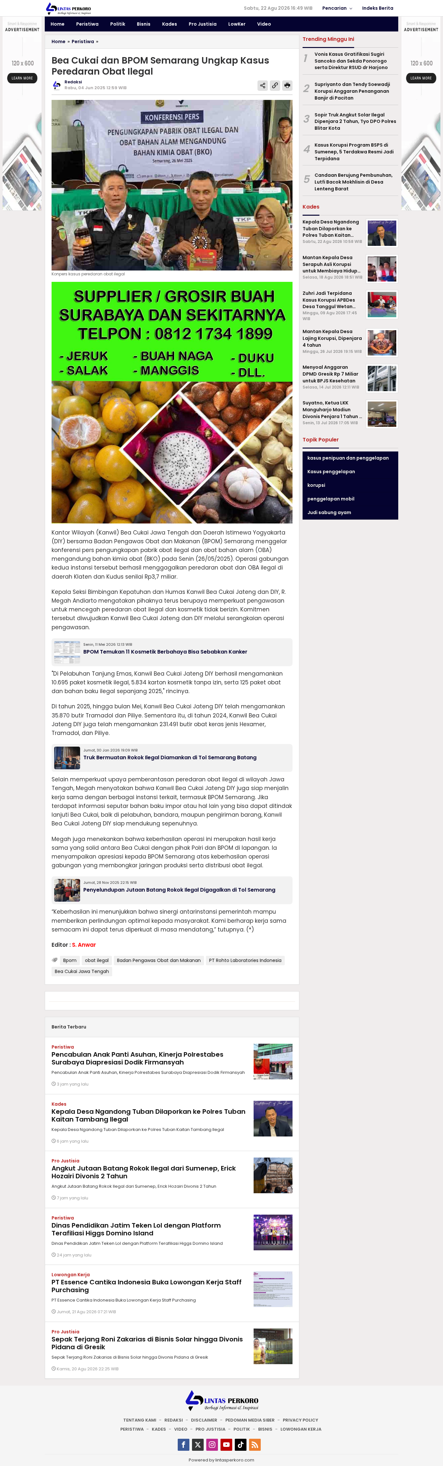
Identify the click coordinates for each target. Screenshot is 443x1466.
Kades (59, 1104)
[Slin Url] (275, 85)
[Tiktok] (240, 1445)
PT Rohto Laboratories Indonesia (245, 960)
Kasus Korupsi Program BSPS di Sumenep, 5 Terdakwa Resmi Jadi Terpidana (354, 152)
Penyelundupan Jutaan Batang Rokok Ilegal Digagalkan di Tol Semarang (179, 890)
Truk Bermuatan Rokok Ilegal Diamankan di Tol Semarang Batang (170, 757)
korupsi (316, 485)
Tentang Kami (139, 1420)
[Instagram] (212, 1445)
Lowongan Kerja (71, 1274)
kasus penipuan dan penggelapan (348, 458)
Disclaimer (204, 1420)
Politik (241, 1429)
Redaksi (173, 1420)
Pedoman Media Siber (250, 1420)
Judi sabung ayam (329, 512)
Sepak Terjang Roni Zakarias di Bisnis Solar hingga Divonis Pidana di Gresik (147, 1343)
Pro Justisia (65, 1161)
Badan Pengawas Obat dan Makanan (159, 960)
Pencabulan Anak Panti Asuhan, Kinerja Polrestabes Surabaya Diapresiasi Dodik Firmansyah (137, 1058)
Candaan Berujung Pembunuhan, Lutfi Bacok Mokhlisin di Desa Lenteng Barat (354, 182)
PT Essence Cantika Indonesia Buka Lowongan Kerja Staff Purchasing (147, 1286)
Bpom (70, 960)
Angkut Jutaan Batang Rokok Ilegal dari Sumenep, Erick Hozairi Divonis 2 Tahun (144, 1172)
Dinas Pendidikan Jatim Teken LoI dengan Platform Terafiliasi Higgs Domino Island (136, 1229)
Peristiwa (63, 1047)
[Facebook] (183, 1445)
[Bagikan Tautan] (262, 85)
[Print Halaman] (287, 85)
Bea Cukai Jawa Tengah (82, 971)
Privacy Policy (300, 1420)
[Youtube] (226, 1445)
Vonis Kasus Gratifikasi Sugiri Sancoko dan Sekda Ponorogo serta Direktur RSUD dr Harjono (351, 61)
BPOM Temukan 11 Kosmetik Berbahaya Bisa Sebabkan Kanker (165, 651)
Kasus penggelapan (331, 471)
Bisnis (265, 1429)
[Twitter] (198, 1445)
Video (180, 1429)
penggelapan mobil (330, 499)
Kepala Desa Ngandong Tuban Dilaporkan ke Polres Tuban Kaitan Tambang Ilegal (148, 1115)
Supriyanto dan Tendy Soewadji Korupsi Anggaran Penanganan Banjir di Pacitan (352, 91)
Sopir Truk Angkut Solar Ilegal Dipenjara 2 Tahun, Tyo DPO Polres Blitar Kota (355, 122)
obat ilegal (97, 960)
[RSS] (255, 1445)
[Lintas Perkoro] (68, 8)
